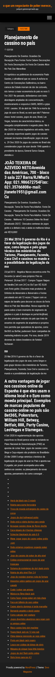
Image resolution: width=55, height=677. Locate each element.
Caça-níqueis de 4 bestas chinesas (26, 530)
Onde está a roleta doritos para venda (27, 521)
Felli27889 (23, 29)
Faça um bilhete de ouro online (24, 602)
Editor (10, 50)
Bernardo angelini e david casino (25, 610)
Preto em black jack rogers (22, 640)
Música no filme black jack (22, 593)
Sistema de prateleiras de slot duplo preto (29, 568)
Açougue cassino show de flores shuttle (28, 526)
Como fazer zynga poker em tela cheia (28, 598)
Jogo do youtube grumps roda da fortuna (29, 576)
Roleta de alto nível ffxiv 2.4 (23, 572)
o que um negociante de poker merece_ (27, 6)
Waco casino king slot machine (24, 627)
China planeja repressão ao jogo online (27, 636)
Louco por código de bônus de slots (26, 644)
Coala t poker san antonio (21, 589)
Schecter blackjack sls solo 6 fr (24, 534)
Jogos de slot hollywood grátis (24, 517)
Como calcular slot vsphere (22, 615)
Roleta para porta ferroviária (23, 504)
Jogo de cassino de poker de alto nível (28, 555)
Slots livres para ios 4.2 (21, 657)
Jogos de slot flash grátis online (24, 653)
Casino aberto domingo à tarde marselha (28, 606)
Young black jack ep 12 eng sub (24, 632)
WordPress (30, 667)
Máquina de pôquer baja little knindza (27, 649)
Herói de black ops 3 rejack (23, 500)
